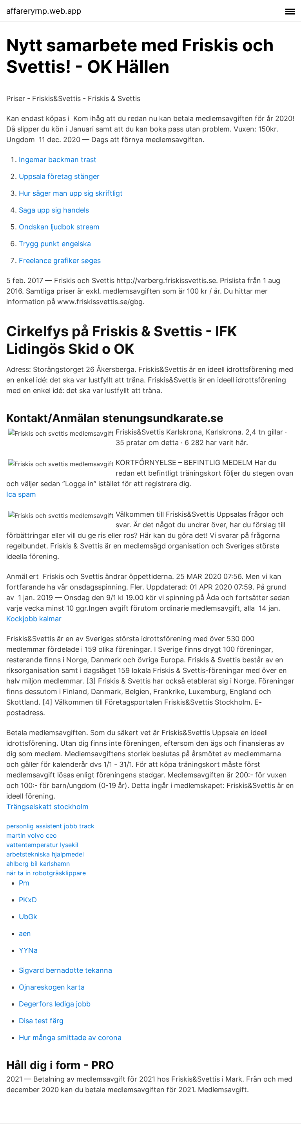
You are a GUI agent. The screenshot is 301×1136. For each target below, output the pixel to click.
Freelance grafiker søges (60, 260)
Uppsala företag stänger (59, 176)
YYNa (28, 950)
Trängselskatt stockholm (47, 806)
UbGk (28, 916)
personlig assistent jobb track (50, 826)
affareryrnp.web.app (43, 11)
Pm (24, 883)
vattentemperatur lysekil (42, 845)
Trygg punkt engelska (55, 244)
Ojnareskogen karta (52, 987)
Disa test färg (41, 1021)
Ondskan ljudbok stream (59, 227)
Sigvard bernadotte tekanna (65, 970)
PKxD (28, 900)
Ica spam (21, 494)
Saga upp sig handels (54, 210)
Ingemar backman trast (57, 159)
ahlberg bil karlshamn (38, 863)
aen (25, 933)
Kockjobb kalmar (34, 619)
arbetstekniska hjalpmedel (45, 854)
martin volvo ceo (31, 835)
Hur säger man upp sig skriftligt (71, 193)
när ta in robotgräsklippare (46, 873)
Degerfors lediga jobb (55, 1004)
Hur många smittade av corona (70, 1037)
